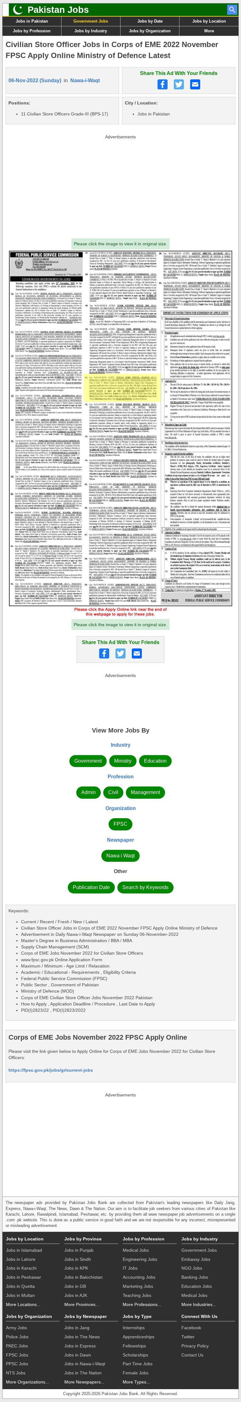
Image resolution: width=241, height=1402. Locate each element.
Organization (120, 808)
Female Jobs (135, 1372)
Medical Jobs (136, 1250)
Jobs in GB (75, 1286)
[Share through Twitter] (179, 84)
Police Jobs (17, 1336)
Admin (88, 792)
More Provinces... (81, 1304)
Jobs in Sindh (77, 1259)
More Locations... (23, 1304)
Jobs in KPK (76, 1268)
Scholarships (135, 1354)
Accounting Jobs (139, 1277)
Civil (113, 792)
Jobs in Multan (20, 1295)
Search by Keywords (145, 887)
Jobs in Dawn (77, 1354)
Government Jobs (90, 21)
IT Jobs (130, 1268)
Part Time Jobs (138, 1363)
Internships (134, 1327)
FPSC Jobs (17, 1354)
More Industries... (198, 1304)
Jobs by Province (83, 1238)
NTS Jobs (15, 1372)
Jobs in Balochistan (83, 1277)
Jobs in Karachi (21, 1268)
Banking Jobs (194, 1277)
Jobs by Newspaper (85, 1316)
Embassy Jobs (195, 1259)
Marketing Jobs (138, 1286)
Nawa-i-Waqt (85, 80)
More (209, 31)
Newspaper (120, 840)
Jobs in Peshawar (23, 1277)
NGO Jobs (191, 1268)
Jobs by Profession (32, 31)
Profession (121, 776)
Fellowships (134, 1345)
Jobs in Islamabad (24, 1250)
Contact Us (192, 1354)
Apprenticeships (138, 1336)
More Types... (136, 1381)
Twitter (188, 1336)
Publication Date (91, 887)
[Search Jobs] (232, 10)
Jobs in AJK (75, 1295)
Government (88, 761)
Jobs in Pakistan (32, 21)
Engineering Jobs (140, 1259)
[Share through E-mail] (195, 84)
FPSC (120, 824)
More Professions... (142, 1304)
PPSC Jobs (17, 1363)
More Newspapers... (84, 1381)
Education (155, 761)
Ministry (122, 761)
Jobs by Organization (150, 31)
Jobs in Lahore (20, 1259)
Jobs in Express (80, 1345)
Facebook (191, 1327)
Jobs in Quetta (20, 1286)
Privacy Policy (195, 1345)
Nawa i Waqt (120, 855)
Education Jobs (196, 1286)
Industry (121, 745)
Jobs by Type (137, 1316)
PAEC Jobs (17, 1345)
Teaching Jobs (137, 1295)
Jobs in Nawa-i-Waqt (84, 1363)
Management (145, 792)
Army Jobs (16, 1327)
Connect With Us (199, 1316)
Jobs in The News (82, 1336)
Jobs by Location (209, 21)
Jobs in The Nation (83, 1372)
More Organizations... (27, 1381)
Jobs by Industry (90, 31)
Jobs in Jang (76, 1327)
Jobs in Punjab (79, 1250)
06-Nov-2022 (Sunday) (34, 80)
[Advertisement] (121, 185)
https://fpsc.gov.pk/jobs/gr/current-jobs (50, 1070)
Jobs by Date (150, 21)
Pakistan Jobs (58, 10)
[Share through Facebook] (163, 84)
